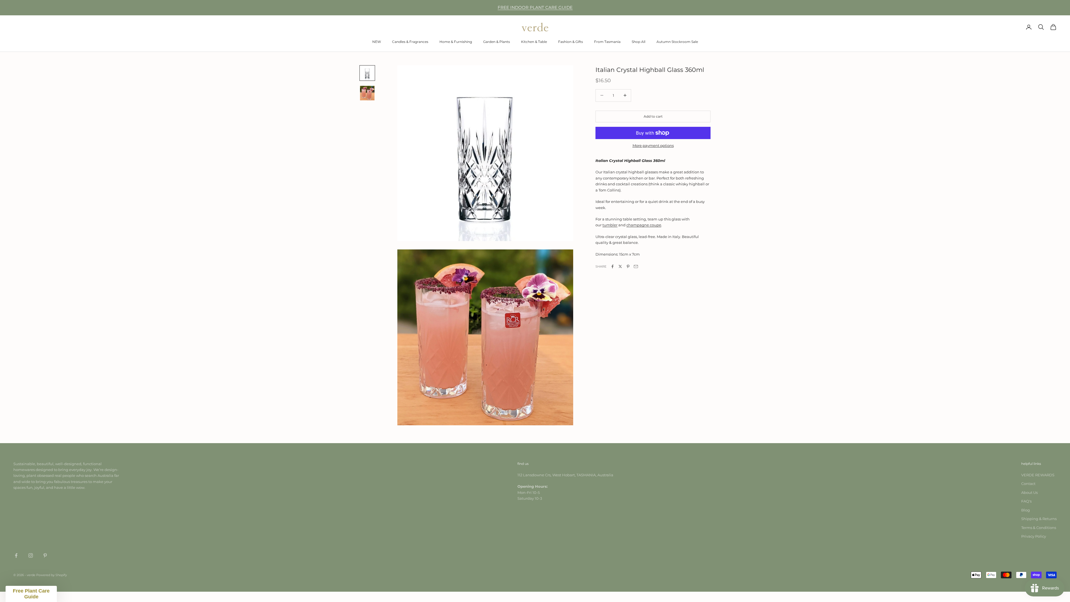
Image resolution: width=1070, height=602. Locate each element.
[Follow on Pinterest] (45, 555)
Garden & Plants (496, 42)
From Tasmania (607, 42)
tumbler (609, 225)
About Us (1029, 492)
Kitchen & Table (534, 42)
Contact (1028, 483)
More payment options (653, 145)
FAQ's (1026, 501)
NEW (376, 42)
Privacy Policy (1033, 536)
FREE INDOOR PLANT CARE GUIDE (535, 7)
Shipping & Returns (1039, 518)
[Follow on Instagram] (30, 555)
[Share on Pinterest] (628, 266)
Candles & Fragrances (410, 42)
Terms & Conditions (1038, 527)
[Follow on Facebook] (16, 555)
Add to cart (653, 116)
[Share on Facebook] (612, 266)
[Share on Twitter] (620, 266)
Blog (1025, 510)
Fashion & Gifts (570, 42)
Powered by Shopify (51, 575)
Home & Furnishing (455, 42)
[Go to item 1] (367, 73)
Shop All (638, 42)
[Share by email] (636, 266)
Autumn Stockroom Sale (677, 42)
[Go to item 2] (367, 93)
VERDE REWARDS (1037, 475)
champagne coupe (643, 225)
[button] (31, 594)
